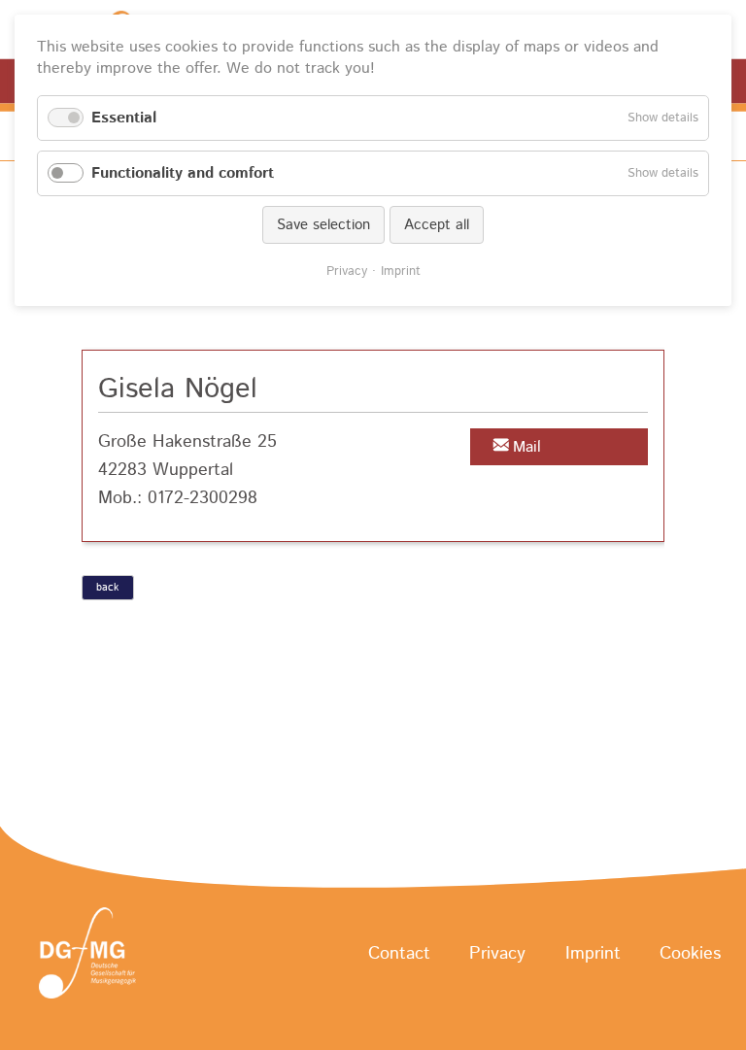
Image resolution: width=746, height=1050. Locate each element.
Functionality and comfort (182, 173)
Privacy (497, 953)
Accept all (436, 225)
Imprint (593, 953)
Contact (399, 953)
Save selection (323, 225)
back (107, 587)
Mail (527, 447)
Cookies (690, 953)
